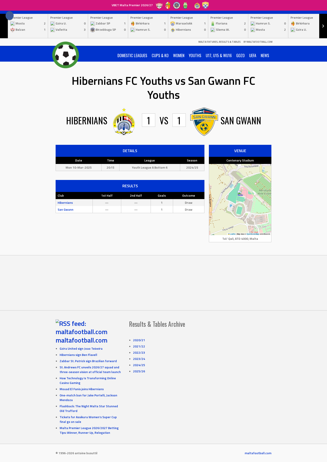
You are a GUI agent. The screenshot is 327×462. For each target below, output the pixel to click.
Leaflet (233, 234)
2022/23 (139, 352)
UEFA (252, 55)
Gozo (240, 55)
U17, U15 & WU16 (219, 55)
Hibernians (65, 202)
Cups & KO (160, 55)
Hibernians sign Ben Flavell (78, 354)
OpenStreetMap (252, 234)
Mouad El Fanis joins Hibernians (82, 389)
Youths (195, 55)
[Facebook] (10, 15)
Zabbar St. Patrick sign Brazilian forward (88, 361)
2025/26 (139, 371)
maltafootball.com (81, 340)
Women (178, 55)
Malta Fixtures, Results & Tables (219, 42)
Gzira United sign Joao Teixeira (81, 348)
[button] (240, 195)
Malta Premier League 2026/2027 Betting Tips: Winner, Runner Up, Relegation (89, 430)
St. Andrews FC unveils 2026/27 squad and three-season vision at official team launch (90, 369)
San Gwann (65, 209)
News (265, 55)
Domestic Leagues (132, 55)
